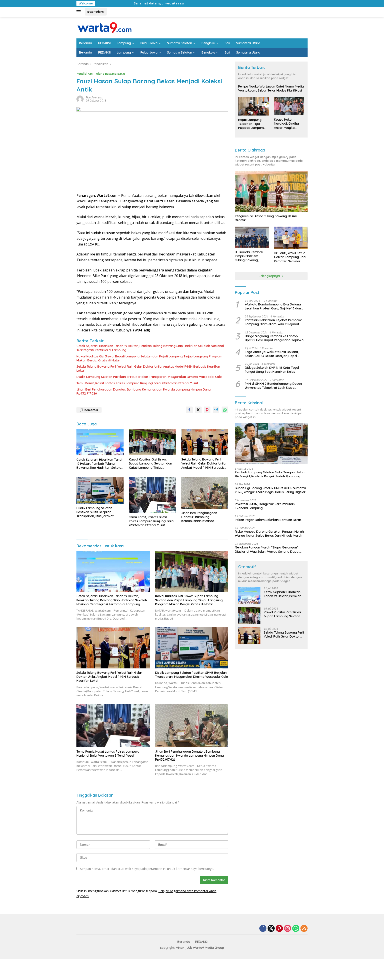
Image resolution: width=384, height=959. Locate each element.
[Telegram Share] (216, 410)
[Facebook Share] (189, 410)
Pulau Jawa (149, 43)
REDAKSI (104, 43)
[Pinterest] (279, 929)
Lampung (124, 43)
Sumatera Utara (248, 43)
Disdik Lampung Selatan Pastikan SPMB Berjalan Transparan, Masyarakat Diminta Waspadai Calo (149, 377)
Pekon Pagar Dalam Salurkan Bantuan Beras (268, 520)
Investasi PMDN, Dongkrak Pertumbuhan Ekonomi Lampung (265, 506)
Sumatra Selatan (179, 43)
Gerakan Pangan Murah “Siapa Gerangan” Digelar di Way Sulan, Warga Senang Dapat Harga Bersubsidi (267, 549)
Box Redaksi (95, 11)
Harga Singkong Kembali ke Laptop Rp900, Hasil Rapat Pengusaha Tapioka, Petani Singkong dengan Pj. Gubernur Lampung (274, 338)
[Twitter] (271, 929)
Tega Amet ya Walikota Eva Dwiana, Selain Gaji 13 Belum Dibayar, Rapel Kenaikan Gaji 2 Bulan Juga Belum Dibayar (272, 354)
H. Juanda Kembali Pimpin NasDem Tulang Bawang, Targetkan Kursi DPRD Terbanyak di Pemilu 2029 (251, 256)
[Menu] (79, 12)
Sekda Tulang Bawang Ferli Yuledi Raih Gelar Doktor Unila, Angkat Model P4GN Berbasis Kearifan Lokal (148, 369)
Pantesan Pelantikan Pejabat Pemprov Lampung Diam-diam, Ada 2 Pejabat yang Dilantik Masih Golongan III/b (273, 322)
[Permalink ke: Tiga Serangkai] (80, 99)
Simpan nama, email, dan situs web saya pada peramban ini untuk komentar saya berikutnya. (147, 869)
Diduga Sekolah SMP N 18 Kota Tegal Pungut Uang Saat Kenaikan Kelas (272, 370)
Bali (227, 43)
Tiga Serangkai (94, 97)
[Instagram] (287, 929)
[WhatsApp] (295, 929)
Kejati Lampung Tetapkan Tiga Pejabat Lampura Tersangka (251, 124)
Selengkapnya (270, 276)
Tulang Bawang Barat (109, 74)
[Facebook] (262, 929)
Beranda (85, 43)
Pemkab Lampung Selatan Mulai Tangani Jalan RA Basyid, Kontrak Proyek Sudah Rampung (269, 474)
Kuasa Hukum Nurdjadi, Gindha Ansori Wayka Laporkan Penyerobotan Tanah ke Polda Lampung (286, 124)
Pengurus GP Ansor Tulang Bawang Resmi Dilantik (266, 218)
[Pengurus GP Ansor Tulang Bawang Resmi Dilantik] (271, 191)
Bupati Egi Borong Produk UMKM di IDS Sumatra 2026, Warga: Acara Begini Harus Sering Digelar (270, 490)
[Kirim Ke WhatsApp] (225, 410)
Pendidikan (84, 74)
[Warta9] (104, 27)
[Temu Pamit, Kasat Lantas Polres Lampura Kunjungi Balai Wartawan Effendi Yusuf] (152, 495)
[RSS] (304, 929)
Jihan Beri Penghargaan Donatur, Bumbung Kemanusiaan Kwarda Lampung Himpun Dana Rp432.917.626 (143, 391)
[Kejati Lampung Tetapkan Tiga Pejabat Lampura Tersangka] (253, 106)
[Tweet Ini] (198, 410)
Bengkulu (208, 43)
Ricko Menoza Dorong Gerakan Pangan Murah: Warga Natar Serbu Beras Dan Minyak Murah (269, 534)
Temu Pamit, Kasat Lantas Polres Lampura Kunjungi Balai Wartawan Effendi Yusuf (137, 383)
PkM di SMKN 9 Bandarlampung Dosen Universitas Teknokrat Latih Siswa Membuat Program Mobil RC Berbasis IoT (275, 386)
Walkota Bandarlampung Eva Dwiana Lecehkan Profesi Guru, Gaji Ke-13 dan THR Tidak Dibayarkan (273, 306)
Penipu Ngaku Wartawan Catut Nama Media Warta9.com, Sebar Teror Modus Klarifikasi (271, 88)
